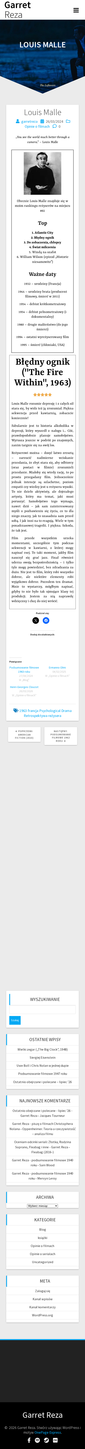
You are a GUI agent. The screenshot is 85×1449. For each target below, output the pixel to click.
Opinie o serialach (42, 1254)
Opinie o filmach (37, 126)
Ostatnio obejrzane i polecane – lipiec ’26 (42, 1082)
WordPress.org (42, 1315)
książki (42, 1238)
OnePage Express (47, 1432)
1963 (23, 710)
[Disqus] (42, 804)
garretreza (29, 121)
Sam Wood (46, 1165)
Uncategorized (42, 1262)
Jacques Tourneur (52, 1116)
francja (33, 710)
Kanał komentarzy (42, 1307)
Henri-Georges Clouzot (24, 687)
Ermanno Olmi (57, 667)
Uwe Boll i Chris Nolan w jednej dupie (43, 1065)
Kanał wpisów (43, 1299)
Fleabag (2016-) (42, 1152)
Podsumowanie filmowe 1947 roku (42, 1073)
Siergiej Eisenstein (42, 1057)
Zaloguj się (42, 1291)
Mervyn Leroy (47, 1178)
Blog (42, 1229)
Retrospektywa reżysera (42, 715)
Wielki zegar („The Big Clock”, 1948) (43, 1049)
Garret (17, 9)
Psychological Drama (55, 710)
